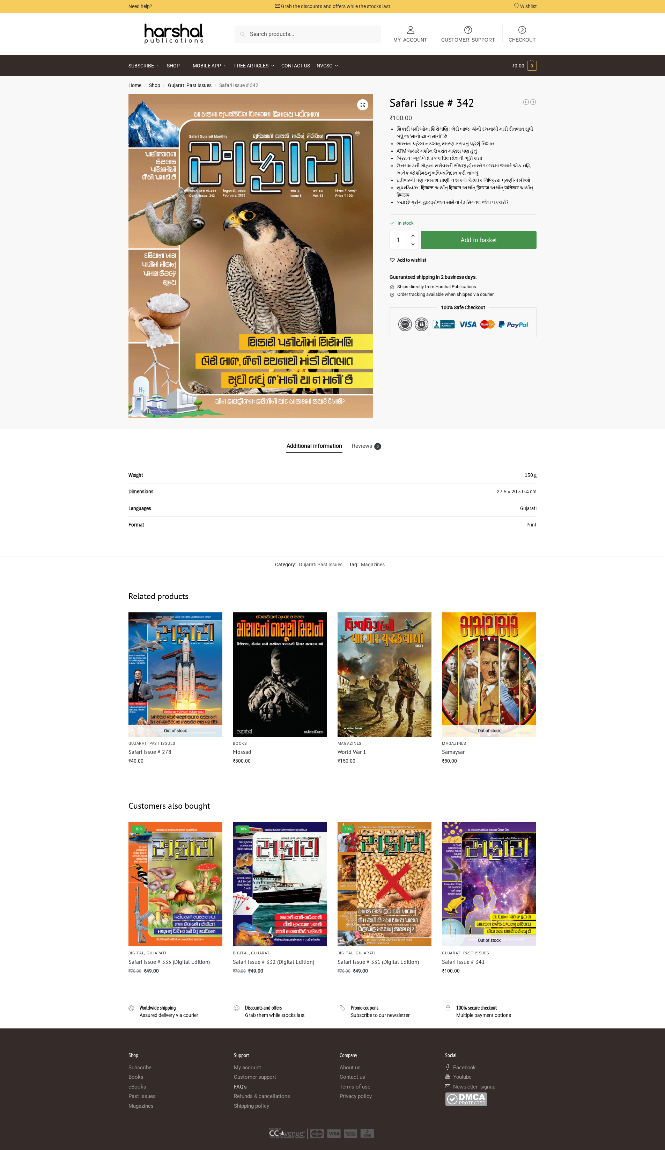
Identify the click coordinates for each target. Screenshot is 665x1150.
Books (240, 743)
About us (350, 1067)
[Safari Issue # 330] (526, 102)
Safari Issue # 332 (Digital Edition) (273, 961)
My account (247, 1067)
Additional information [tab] (314, 446)
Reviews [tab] (365, 446)
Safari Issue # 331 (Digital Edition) (378, 961)
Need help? (140, 6)
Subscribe (140, 1067)
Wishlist (528, 6)
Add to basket (479, 240)
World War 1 (352, 751)
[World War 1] (385, 674)
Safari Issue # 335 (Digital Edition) (169, 961)
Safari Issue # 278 (149, 751)
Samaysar (453, 751)
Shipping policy (251, 1106)
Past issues (142, 1096)
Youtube (461, 1076)
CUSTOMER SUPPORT (468, 39)
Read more (175, 776)
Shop (154, 85)
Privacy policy (356, 1096)
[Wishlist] (212, 623)
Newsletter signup (472, 1086)
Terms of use (355, 1087)
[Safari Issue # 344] (533, 102)
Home (134, 85)
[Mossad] (280, 674)
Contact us (352, 1077)
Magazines (373, 564)
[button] (524, 65)
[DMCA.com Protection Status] (491, 1099)
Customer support (255, 1077)
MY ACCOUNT (410, 39)
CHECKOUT (522, 39)
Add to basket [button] (280, 776)
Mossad (242, 751)
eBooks (137, 1087)
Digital (136, 953)
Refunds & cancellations (262, 1096)
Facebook (463, 1067)
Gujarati (157, 953)
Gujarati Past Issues (190, 85)
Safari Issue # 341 (463, 961)
